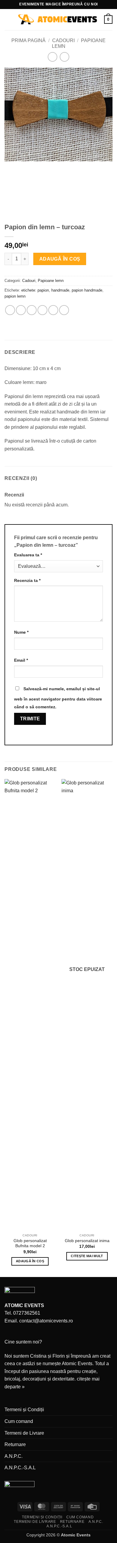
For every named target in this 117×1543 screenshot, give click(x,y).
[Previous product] (64, 56)
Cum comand (18, 1421)
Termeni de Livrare (24, 1433)
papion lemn (15, 296)
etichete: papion (35, 290)
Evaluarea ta (28, 554)
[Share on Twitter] (32, 310)
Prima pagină (28, 40)
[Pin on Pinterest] (53, 310)
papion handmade (87, 290)
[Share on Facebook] (21, 310)
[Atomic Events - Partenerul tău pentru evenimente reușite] (58, 19)
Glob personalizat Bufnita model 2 (30, 1243)
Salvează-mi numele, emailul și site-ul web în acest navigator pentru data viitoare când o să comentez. (58, 697)
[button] (8, 19)
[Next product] (52, 56)
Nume (21, 632)
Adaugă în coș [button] (30, 1261)
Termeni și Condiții (24, 1409)
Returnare (15, 1444)
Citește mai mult (87, 1256)
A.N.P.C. (13, 1456)
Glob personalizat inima (87, 1240)
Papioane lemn (51, 280)
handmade (60, 290)
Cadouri (63, 40)
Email (21, 660)
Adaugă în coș (59, 258)
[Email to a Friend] (42, 310)
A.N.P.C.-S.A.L (20, 1467)
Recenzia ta (27, 580)
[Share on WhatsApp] (10, 310)
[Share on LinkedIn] (64, 310)
